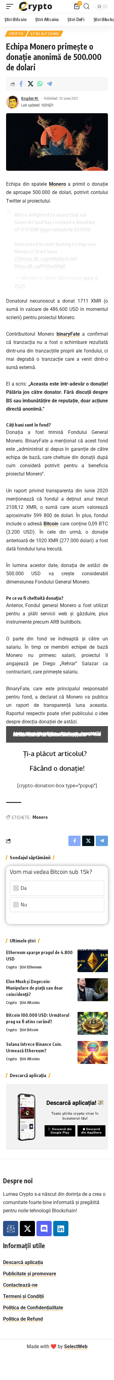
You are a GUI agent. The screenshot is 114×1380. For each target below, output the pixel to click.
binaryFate (68, 334)
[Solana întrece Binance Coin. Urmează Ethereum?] (93, 1052)
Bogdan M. (30, 98)
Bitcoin (50, 524)
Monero (57, 184)
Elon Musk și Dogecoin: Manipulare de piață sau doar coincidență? (34, 988)
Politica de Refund (23, 1319)
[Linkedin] (60, 1228)
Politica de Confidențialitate (33, 1308)
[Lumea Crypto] (35, 6)
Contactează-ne (20, 1285)
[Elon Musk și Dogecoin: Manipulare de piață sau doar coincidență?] (93, 989)
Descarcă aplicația (23, 1262)
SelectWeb (76, 1346)
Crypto (16, 33)
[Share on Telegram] (49, 84)
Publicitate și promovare (29, 1274)
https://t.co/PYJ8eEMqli (39, 266)
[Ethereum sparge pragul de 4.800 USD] (93, 960)
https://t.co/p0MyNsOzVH (48, 259)
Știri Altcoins (45, 33)
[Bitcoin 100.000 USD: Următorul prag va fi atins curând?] (93, 1023)
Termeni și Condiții (23, 1296)
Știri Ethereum (31, 967)
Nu (24, 904)
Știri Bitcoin (29, 1030)
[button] (11, 6)
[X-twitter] (27, 1228)
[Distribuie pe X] (30, 84)
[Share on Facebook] (21, 84)
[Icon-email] (10, 1228)
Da (24, 888)
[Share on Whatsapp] (40, 84)
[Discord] (44, 1228)
